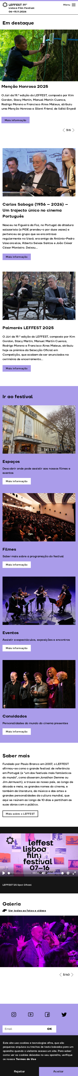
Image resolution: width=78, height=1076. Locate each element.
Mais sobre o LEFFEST (20, 814)
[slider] (19, 873)
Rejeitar (19, 1071)
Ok (49, 1029)
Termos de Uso (26, 1059)
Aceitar (58, 1071)
